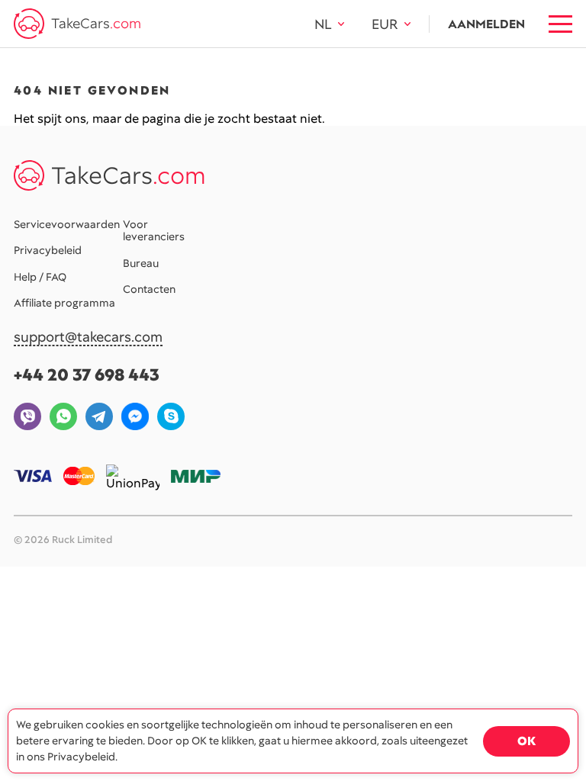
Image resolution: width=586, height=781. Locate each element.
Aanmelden (486, 24)
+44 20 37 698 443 (86, 375)
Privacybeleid (48, 250)
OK (526, 741)
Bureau (141, 263)
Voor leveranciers (154, 230)
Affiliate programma (64, 303)
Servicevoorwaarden (67, 224)
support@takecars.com (88, 337)
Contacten (149, 289)
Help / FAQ (40, 277)
